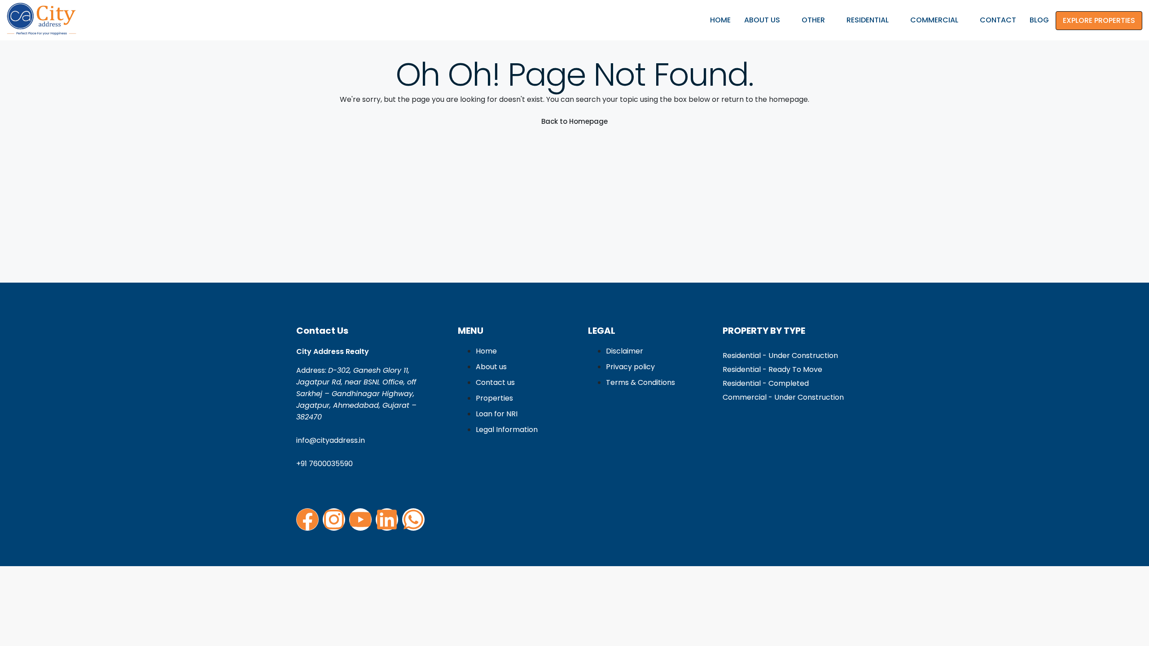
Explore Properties (1099, 20)
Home (720, 20)
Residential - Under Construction (780, 355)
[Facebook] (307, 519)
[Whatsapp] (413, 519)
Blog (1039, 20)
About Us (762, 20)
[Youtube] (360, 519)
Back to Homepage (574, 121)
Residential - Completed (766, 383)
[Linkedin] (387, 519)
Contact (998, 20)
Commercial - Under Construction (783, 397)
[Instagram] (334, 519)
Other (813, 20)
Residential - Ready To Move (772, 369)
